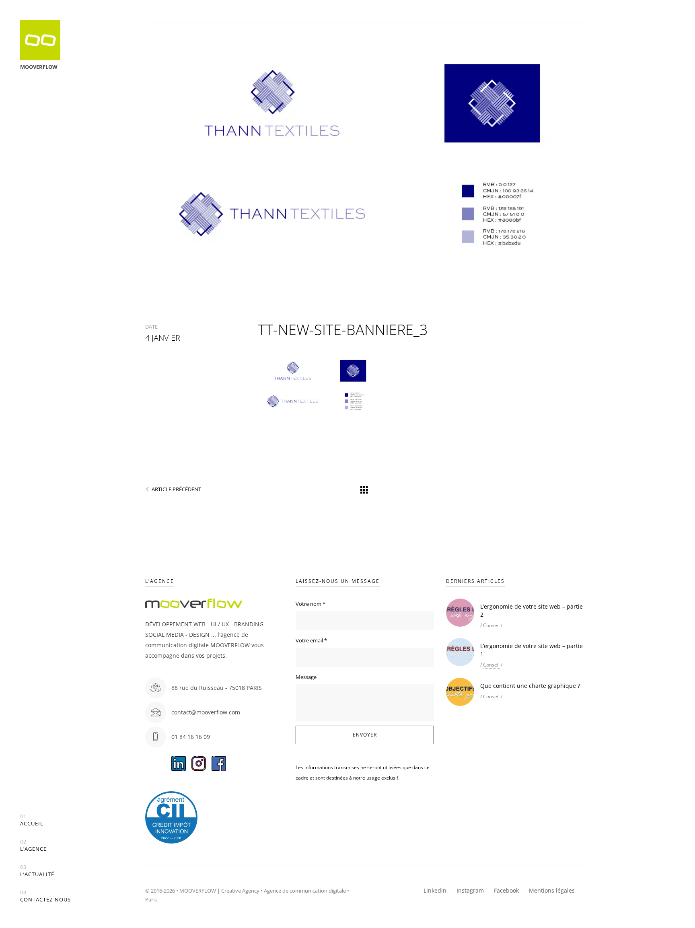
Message (306, 677)
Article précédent (176, 489)
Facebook (506, 890)
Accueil (31, 820)
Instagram (470, 890)
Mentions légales (552, 890)
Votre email (311, 640)
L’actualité (37, 870)
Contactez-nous (45, 896)
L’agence (33, 845)
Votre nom (310, 603)
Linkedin (435, 890)
